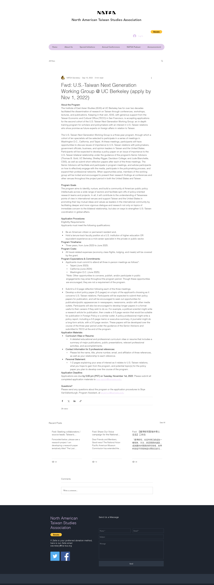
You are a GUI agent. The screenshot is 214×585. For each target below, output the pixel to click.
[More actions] (151, 77)
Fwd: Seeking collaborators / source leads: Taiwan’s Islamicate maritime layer (66, 433)
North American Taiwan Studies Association (64, 523)
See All (162, 422)
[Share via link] (80, 401)
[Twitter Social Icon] (55, 556)
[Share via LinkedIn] (74, 401)
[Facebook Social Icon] (65, 556)
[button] (156, 31)
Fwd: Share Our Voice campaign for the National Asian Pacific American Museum (105, 433)
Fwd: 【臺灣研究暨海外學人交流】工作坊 (146, 433)
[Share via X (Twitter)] (68, 401)
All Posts (52, 61)
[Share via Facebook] (62, 401)
